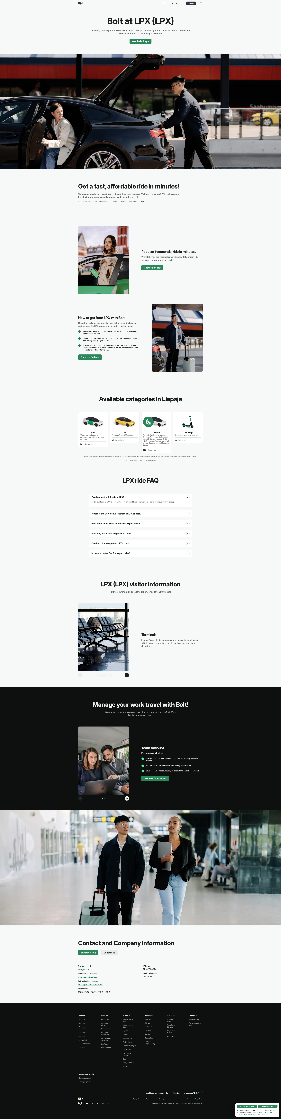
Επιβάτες (148, 1019)
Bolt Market (83, 1040)
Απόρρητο (170, 1099)
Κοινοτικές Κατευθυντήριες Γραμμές (165, 1103)
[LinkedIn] (103, 1103)
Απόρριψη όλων (268, 1106)
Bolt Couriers (105, 1029)
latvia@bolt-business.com (90, 984)
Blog (124, 1059)
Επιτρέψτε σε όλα (247, 1106)
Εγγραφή (191, 3)
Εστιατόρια (149, 1038)
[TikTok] (108, 1103)
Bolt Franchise (106, 1048)
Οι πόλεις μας (194, 1019)
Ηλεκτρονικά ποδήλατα (83, 1028)
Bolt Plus (82, 1047)
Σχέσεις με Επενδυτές (127, 1054)
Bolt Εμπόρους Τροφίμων (106, 1039)
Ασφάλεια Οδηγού (170, 1026)
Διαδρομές (82, 1019)
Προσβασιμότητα (129, 1046)
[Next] (127, 675)
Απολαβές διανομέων (105, 1033)
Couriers (148, 1031)
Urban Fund (127, 1049)
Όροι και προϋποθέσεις (155, 1099)
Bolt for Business (85, 1044)
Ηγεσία (125, 1031)
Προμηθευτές (138, 1099)
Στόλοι (147, 1034)
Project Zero (127, 1042)
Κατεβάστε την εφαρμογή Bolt (157, 1093)
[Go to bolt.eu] (80, 3)
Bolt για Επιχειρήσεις (150, 1043)
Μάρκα (125, 1066)
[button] (188, 497)
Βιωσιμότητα (127, 1038)
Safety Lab (171, 1036)
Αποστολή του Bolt (128, 1026)
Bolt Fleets (104, 1044)
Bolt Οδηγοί (105, 1019)
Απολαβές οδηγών (104, 1024)
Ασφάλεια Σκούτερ (170, 1032)
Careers (125, 1034)
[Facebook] (87, 1103)
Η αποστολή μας (85, 1078)
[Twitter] (92, 1103)
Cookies (189, 1099)
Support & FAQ (88, 952)
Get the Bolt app (140, 41)
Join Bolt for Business (155, 778)
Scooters (82, 1023)
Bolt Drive (82, 1032)
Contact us (109, 952)
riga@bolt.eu (84, 969)
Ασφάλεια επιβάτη (170, 1020)
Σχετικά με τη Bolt (128, 1020)
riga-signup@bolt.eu (87, 977)
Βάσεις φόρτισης (85, 1082)
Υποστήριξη (176, 3)
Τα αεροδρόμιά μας (195, 1024)
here (142, 201)
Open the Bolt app (90, 357)
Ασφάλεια (180, 1099)
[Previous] (80, 675)
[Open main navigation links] (201, 3)
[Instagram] (97, 1103)
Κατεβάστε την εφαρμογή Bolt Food (187, 1093)
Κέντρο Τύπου (128, 1063)
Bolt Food (82, 1036)
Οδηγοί (147, 1023)
